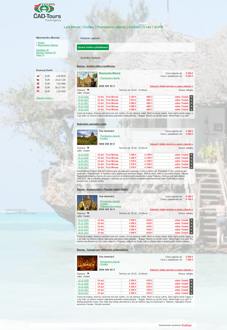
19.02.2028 (83, 109)
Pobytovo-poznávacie (110, 206)
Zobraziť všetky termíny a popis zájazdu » (171, 86)
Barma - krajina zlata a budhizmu (96, 66)
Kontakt (134, 27)
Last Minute (72, 27)
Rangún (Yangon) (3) (46, 52)
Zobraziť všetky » (44, 98)
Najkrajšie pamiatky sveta (91, 124)
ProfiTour (187, 325)
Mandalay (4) (42, 50)
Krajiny (41, 42)
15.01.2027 (83, 229)
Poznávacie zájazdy (111, 27)
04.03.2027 (83, 100)
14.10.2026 (83, 97)
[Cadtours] (61, 12)
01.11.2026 (83, 158)
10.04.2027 (83, 164)
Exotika (88, 27)
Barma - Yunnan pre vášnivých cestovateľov (102, 249)
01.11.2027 (83, 103)
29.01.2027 (83, 233)
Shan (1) (40, 55)
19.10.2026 (83, 155)
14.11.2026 (83, 226)
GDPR (158, 27)
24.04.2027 (83, 167)
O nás (146, 27)
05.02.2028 (83, 106)
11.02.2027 (83, 161)
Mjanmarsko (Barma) (109, 73)
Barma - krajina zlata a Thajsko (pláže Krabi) (102, 189)
